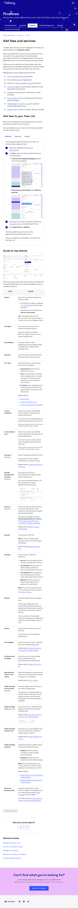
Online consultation (34, 523)
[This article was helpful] (21, 827)
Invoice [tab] (27, 136)
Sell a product (24, 399)
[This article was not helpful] (26, 827)
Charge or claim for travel (28, 402)
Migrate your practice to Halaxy (14, 854)
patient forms (17, 104)
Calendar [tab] (8, 136)
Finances (32, 25)
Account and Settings (12, 29)
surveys (27, 104)
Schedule (23, 25)
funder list (30, 305)
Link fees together (14, 87)
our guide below (15, 224)
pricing (23, 76)
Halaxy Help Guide (9, 35)
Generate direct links (15, 98)
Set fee (33, 680)
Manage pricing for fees (11, 843)
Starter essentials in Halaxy (13, 847)
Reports (60, 25)
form (26, 729)
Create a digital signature (12, 858)
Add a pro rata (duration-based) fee (31, 405)
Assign (12, 109)
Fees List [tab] (18, 136)
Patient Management (46, 25)
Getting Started (10, 25)
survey (27, 656)
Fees (27, 35)
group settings (26, 592)
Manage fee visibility (10, 850)
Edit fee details (12, 76)
